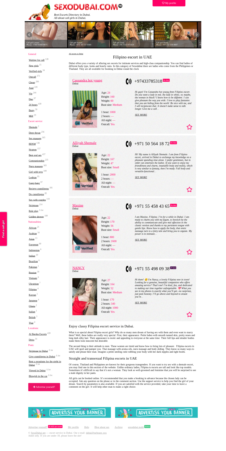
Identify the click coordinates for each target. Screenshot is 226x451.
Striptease (33, 205)
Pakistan (33, 267)
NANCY (78, 268)
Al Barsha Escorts (38, 334)
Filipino (33, 289)
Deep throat (34, 133)
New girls (33, 65)
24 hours (33, 104)
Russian (32, 272)
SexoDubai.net (38, 433)
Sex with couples (37, 199)
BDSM (32, 144)
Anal (31, 88)
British (32, 317)
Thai (31, 323)
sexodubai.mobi (136, 427)
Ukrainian (34, 284)
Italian (32, 311)
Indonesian (34, 250)
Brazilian (33, 261)
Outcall (32, 77)
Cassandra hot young (87, 80)
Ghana (32, 306)
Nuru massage (36, 166)
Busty (31, 110)
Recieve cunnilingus (39, 188)
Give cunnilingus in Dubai (42, 356)
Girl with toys (36, 172)
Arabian (33, 233)
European (33, 244)
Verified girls (35, 71)
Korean (32, 295)
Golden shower (36, 216)
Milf (31, 116)
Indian (32, 255)
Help (86, 427)
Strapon (33, 149)
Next (197, 35)
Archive (119, 427)
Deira (31, 340)
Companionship (36, 160)
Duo (31, 99)
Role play (33, 211)
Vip (30, 93)
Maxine (77, 205)
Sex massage (35, 138)
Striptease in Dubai (38, 351)
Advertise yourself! (45, 387)
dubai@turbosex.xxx (96, 433)
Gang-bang (34, 183)
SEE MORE (141, 115)
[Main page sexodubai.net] (88, 9)
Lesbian (33, 177)
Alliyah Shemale (84, 143)
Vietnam (33, 278)
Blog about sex (101, 427)
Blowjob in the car (38, 376)
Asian (31, 239)
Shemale (33, 127)
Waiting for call (36, 60)
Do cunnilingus (36, 194)
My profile (170, 3)
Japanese (33, 300)
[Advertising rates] (156, 417)
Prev (29, 35)
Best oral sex (35, 155)
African (32, 228)
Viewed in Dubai (37, 370)
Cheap (32, 82)
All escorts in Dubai (76, 54)
